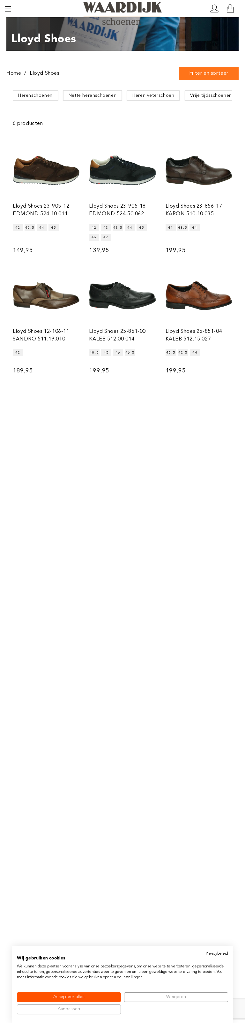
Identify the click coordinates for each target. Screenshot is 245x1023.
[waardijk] (122, 8)
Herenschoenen (35, 95)
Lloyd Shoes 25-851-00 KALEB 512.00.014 (117, 335)
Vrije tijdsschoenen (211, 95)
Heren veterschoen (153, 95)
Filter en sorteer (208, 73)
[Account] (214, 9)
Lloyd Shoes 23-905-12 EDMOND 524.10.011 (41, 210)
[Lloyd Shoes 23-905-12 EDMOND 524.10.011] (46, 170)
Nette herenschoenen (92, 95)
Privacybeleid (217, 954)
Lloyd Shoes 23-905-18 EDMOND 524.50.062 (117, 210)
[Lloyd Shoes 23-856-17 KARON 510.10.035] (199, 170)
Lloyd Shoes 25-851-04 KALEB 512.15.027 (194, 335)
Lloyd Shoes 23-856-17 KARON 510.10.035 (194, 210)
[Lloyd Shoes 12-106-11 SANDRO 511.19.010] (46, 295)
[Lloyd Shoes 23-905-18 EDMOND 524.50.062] (122, 170)
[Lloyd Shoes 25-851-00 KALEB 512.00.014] (122, 295)
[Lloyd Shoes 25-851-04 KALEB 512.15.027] (199, 295)
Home (13, 73)
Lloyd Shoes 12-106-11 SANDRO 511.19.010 (41, 335)
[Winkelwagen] (230, 9)
